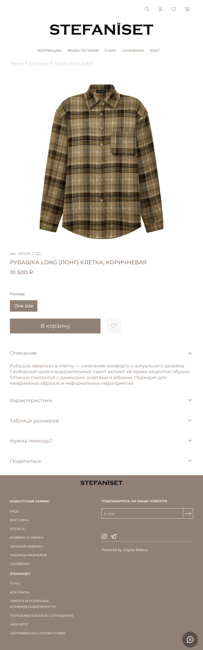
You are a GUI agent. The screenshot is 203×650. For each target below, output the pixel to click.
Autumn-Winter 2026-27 (74, 63)
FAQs (14, 511)
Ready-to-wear (83, 50)
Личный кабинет (26, 546)
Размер (17, 294)
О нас (110, 50)
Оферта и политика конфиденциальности (33, 604)
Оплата (17, 529)
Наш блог (19, 624)
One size (23, 306)
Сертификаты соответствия (38, 633)
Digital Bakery (135, 550)
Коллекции (49, 50)
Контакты (19, 592)
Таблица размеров (28, 555)
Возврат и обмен (26, 537)
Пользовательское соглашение (42, 616)
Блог (155, 50)
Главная (16, 63)
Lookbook (133, 50)
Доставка (19, 520)
